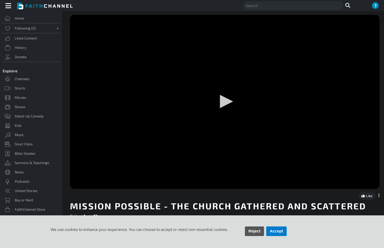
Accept (276, 231)
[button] (225, 101)
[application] (225, 102)
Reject (254, 231)
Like (368, 196)
